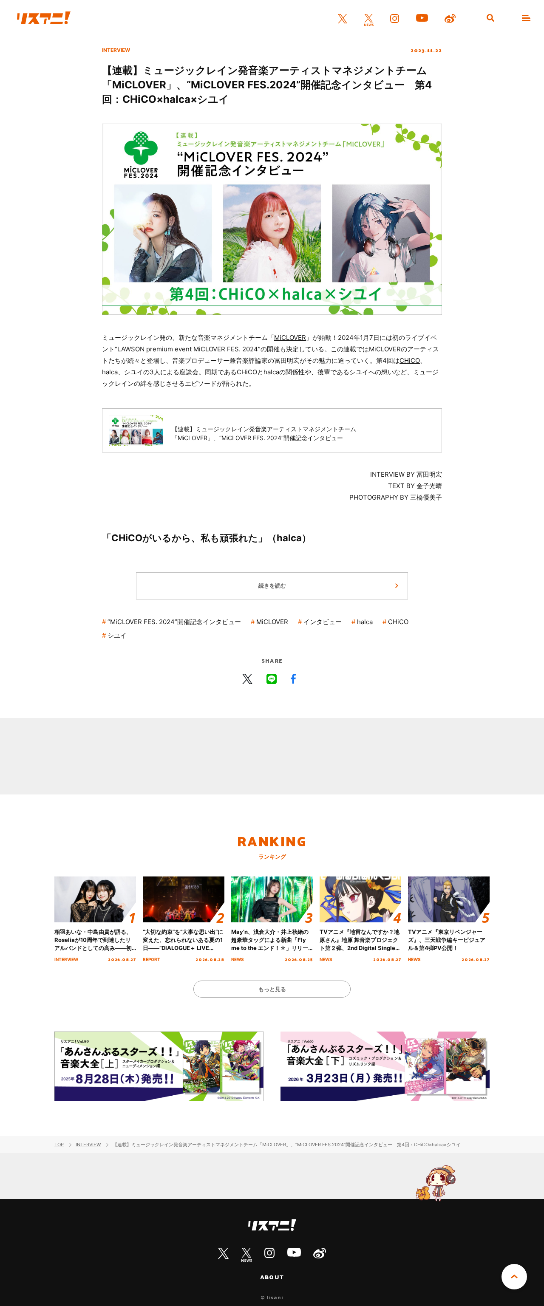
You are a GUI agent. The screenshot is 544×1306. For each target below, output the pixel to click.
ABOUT (272, 1277)
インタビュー (322, 622)
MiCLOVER (290, 338)
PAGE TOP (514, 1276)
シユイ (133, 372)
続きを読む (272, 585)
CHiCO (410, 360)
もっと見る (272, 989)
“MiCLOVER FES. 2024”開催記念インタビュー (174, 622)
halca (110, 372)
